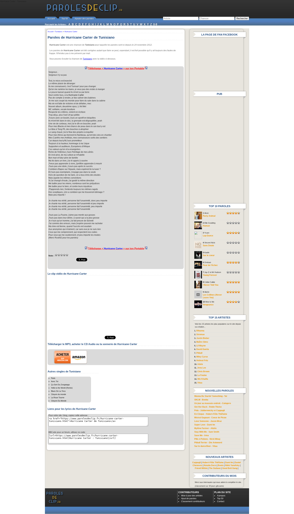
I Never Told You (210, 285)
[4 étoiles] (64, 255)
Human (206, 226)
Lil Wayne (201, 345)
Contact (220, 501)
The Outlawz (215, 468)
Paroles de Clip (84, 11)
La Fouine (202, 375)
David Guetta (202, 349)
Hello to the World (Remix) (62, 388)
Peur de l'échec (210, 265)
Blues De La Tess (58, 391)
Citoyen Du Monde (58, 401)
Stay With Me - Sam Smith (206, 432)
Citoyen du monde (58, 394)
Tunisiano (87, 59)
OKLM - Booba (201, 400)
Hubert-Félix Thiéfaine (213, 462)
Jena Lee (201, 368)
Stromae (200, 334)
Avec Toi (54, 381)
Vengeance (208, 305)
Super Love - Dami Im (204, 425)
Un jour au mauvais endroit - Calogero (212, 403)
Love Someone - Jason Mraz (208, 421)
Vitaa (199, 383)
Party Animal (209, 216)
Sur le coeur (209, 255)
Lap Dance (208, 235)
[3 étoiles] (61, 255)
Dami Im (229, 462)
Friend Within (201, 468)
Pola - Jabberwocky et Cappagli (209, 410)
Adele (200, 364)
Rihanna (200, 331)
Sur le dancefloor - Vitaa (205, 446)
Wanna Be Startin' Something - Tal (210, 396)
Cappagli (196, 462)
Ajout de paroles (188, 498)
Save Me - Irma (201, 435)
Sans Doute (208, 245)
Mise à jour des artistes (191, 495)
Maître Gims (202, 342)
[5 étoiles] (67, 255)
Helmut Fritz (202, 360)
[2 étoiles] (59, 255)
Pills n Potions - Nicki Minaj (207, 439)
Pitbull (199, 353)
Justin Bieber (202, 338)
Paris (53, 378)
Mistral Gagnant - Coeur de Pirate (210, 417)
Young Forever (210, 275)
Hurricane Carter (76, 95)
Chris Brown (203, 371)
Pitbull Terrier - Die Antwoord (208, 442)
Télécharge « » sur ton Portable (116, 68)
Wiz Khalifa (202, 379)
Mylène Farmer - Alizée (205, 428)
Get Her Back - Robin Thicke (208, 407)
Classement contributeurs (193, 501)
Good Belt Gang (229, 468)
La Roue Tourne (57, 398)
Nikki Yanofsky (232, 465)
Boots (221, 465)
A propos (221, 495)
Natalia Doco (210, 465)
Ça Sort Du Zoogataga (60, 385)
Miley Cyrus (202, 357)
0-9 (155, 24)
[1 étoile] (56, 255)
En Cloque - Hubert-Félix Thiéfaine (210, 414)
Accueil (51, 19)
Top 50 (65, 19)
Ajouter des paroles (84, 19)
